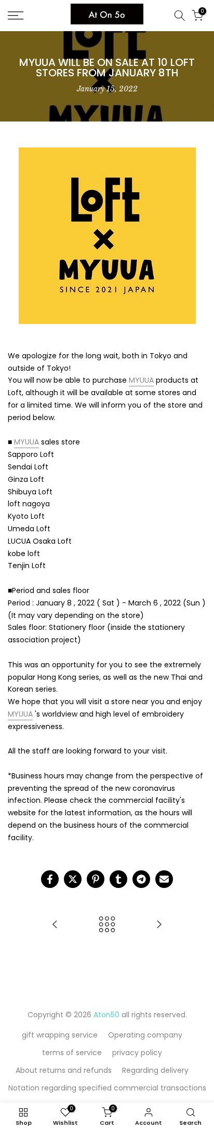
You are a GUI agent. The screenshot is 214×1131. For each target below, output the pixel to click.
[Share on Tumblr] (118, 879)
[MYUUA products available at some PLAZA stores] (159, 925)
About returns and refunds (64, 1070)
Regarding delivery (155, 1070)
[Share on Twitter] (73, 879)
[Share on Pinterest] (95, 879)
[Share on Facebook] (50, 879)
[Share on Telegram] (141, 879)
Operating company (145, 1035)
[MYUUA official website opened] (55, 925)
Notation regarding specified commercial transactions (107, 1088)
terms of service (72, 1052)
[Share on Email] (164, 879)
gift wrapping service (60, 1035)
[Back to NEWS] (107, 925)
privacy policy (137, 1052)
